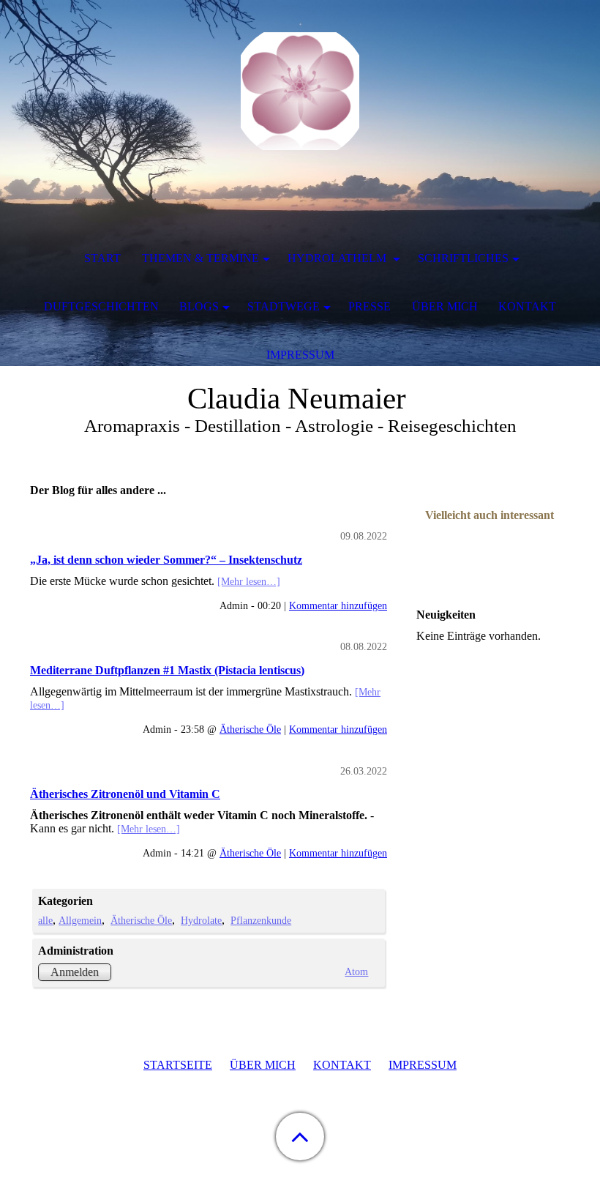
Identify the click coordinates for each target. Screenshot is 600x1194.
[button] (300, 1136)
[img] (300, 91)
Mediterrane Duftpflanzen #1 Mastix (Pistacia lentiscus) (167, 670)
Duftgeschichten (101, 306)
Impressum (300, 354)
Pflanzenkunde (260, 920)
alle (45, 920)
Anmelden (74, 972)
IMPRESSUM (423, 1065)
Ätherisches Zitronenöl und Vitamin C (125, 794)
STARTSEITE (177, 1065)
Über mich (445, 306)
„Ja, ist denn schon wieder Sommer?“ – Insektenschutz (166, 559)
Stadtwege (283, 306)
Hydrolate (201, 920)
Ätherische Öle (250, 729)
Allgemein (80, 920)
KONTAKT (342, 1065)
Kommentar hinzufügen (338, 605)
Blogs (199, 306)
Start (102, 258)
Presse (369, 306)
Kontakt (527, 306)
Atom (356, 971)
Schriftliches (463, 258)
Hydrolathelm (338, 258)
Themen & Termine (200, 258)
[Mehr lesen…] (248, 581)
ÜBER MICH (263, 1065)
